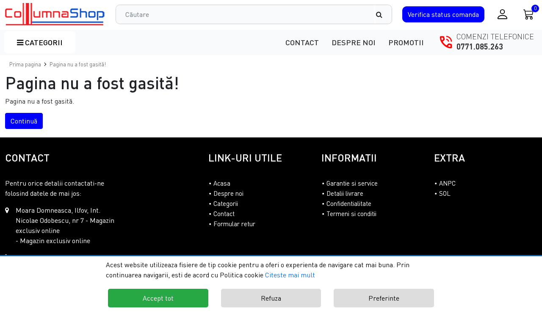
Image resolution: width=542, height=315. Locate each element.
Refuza (271, 298)
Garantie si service (352, 183)
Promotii (406, 42)
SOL (445, 193)
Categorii (43, 42)
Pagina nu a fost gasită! (78, 64)
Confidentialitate (348, 203)
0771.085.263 (479, 46)
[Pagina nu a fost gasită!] (55, 14)
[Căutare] (383, 14)
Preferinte (383, 298)
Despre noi (354, 42)
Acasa (221, 183)
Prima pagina (25, 64)
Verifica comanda (443, 14)
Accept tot (158, 298)
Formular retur (234, 223)
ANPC (447, 183)
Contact (302, 42)
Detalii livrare (344, 193)
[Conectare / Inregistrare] (502, 14)
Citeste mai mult (290, 275)
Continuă (24, 121)
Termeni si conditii (351, 213)
